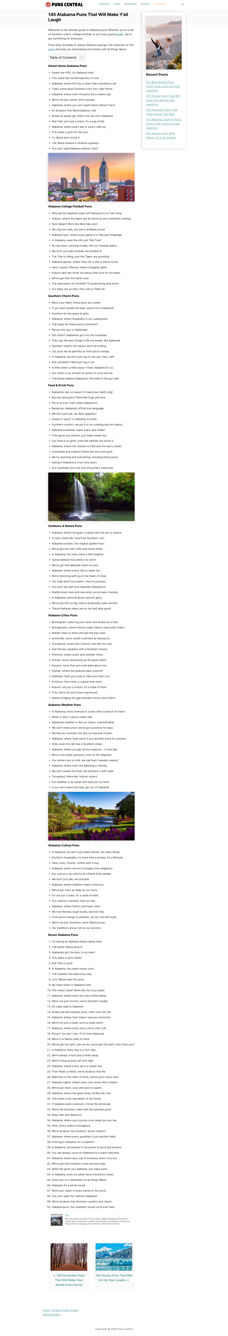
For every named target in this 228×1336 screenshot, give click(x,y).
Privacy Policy (69, 1310)
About (46, 1310)
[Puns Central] (64, 4)
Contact (56, 1310)
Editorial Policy (52, 1314)
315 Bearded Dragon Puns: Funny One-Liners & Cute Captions (164, 124)
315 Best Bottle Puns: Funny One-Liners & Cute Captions (163, 86)
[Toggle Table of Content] (80, 57)
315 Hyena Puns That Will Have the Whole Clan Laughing (163, 100)
